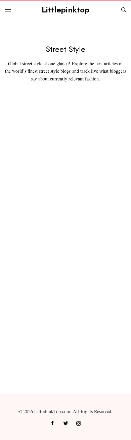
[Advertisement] (65, 175)
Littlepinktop (65, 9)
